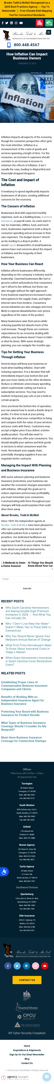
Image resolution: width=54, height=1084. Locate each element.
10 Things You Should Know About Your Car (40, 564)
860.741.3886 (29, 838)
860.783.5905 (29, 820)
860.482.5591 (29, 795)
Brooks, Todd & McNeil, (14, 525)
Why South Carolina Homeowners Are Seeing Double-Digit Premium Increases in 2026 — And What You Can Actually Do (28, 613)
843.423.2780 (29, 927)
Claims (39, 22)
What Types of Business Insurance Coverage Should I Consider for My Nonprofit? (23, 726)
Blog (27, 1059)
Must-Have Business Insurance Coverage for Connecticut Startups (23, 739)
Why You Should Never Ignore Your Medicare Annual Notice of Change (28, 637)
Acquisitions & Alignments (27, 1050)
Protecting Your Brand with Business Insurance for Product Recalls (25, 713)
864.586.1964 (29, 909)
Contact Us (27, 980)
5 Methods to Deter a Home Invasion (13, 564)
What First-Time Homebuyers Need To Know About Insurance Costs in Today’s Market (28, 649)
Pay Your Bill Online (49, 22)
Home (27, 1046)
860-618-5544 (29, 856)
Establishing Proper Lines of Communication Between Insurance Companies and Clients (24, 686)
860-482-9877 (29, 860)
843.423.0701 (29, 930)
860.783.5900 (29, 816)
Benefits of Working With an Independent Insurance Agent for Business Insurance (22, 700)
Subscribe (27, 588)
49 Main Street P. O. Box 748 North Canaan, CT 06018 (27, 874)
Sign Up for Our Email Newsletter (27, 1054)
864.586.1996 (29, 905)
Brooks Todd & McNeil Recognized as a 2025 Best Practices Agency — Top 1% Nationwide (26, 6)
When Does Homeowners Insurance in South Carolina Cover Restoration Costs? (28, 661)
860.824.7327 (29, 881)
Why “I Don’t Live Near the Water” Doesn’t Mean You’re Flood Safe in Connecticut (28, 627)
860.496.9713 (29, 798)
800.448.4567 (26, 44)
